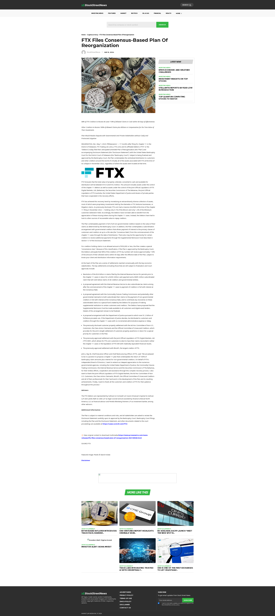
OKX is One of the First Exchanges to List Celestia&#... (175, 569)
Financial (157, 13)
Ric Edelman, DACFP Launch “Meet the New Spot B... (174, 532)
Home (83, 35)
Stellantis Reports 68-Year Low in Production (175, 89)
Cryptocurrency (92, 35)
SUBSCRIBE (188, 600)
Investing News (97, 13)
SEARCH (185, 5)
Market (123, 13)
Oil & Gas (145, 13)
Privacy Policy (126, 595)
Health (168, 13)
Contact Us (125, 608)
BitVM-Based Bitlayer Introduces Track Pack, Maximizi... (99, 532)
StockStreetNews (93, 52)
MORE (178, 13)
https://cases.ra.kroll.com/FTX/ (115, 424)
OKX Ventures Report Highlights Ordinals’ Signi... (136, 532)
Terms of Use (126, 598)
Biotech (134, 13)
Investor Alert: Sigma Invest (96, 547)
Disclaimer (85, 460)
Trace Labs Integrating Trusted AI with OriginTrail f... (136, 569)
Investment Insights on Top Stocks (173, 80)
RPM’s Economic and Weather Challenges (174, 71)
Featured (112, 13)
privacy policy (176, 605)
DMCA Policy (125, 601)
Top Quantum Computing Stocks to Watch (172, 98)
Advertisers (125, 592)
